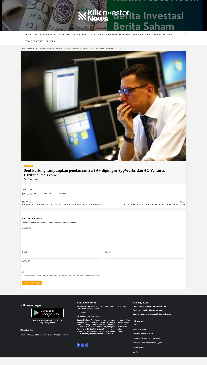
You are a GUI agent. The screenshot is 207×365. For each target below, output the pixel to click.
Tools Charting (34, 41)
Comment (27, 228)
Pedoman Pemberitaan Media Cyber (152, 34)
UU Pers (50, 41)
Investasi (28, 166)
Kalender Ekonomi (45, 34)
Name (25, 252)
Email (108, 252)
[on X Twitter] (82, 345)
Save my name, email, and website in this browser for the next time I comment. (60, 275)
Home (28, 34)
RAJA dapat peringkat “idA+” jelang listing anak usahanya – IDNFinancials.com (62, 203)
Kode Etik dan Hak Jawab (73, 34)
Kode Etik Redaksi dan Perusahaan (110, 34)
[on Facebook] (78, 345)
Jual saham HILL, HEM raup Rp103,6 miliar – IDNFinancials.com (154, 203)
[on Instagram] (86, 345)
